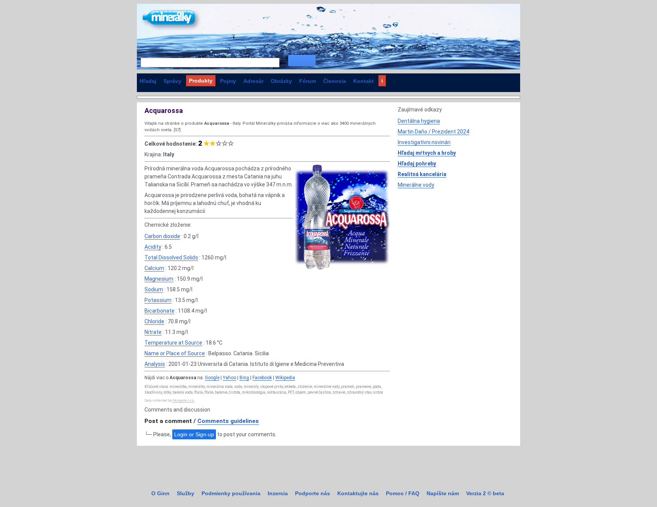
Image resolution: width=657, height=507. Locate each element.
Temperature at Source (173, 343)
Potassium (157, 300)
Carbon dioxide (162, 236)
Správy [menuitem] (172, 81)
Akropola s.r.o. (183, 400)
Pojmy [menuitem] (228, 81)
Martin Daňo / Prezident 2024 (433, 132)
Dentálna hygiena (419, 121)
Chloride (154, 321)
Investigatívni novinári (424, 142)
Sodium (153, 289)
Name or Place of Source (174, 353)
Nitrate (153, 332)
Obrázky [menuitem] (281, 81)
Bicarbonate (159, 311)
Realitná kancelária (422, 174)
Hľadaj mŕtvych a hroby (427, 153)
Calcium (154, 268)
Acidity (152, 247)
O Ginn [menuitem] (160, 493)
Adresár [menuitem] (253, 81)
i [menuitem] (382, 81)
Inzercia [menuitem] (278, 493)
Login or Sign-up (194, 434)
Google (212, 377)
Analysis (154, 364)
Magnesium (158, 279)
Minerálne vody (416, 185)
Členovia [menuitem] (334, 81)
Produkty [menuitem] (201, 81)
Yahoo (229, 377)
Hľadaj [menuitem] (148, 81)
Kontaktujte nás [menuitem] (358, 493)
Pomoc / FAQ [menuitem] (402, 493)
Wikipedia (285, 377)
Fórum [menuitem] (307, 81)
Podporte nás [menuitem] (312, 493)
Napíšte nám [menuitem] (443, 493)
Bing (244, 377)
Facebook (262, 377)
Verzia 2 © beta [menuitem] (485, 493)
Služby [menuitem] (185, 493)
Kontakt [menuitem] (363, 81)
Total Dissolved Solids (171, 257)
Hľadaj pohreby (417, 164)
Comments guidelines (228, 421)
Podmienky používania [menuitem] (231, 493)
